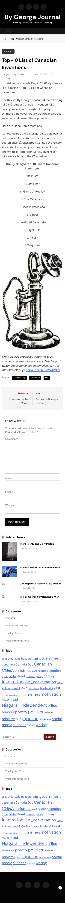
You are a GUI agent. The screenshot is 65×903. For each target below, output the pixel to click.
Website (10, 505)
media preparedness (10, 695)
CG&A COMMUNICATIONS (43, 370)
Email (9, 492)
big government (47, 658)
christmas (23, 670)
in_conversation (41, 681)
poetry (21, 712)
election (54, 670)
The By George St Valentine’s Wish (39, 596)
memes (33, 694)
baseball (26, 658)
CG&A (8, 670)
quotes (30, 718)
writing (41, 724)
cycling (36, 671)
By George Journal (32, 17)
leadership (47, 688)
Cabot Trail (8, 664)
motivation (51, 694)
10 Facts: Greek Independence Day (40, 567)
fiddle (12, 676)
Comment (11, 439)
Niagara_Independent (24, 705)
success (19, 724)
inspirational (14, 682)
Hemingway (35, 676)
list (46, 377)
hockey (49, 676)
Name (9, 478)
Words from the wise (17, 640)
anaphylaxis (11, 658)
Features (8, 51)
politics (35, 712)
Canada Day (19, 377)
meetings (22, 695)
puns (19, 719)
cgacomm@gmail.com (16, 74)
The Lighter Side (14, 633)
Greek (21, 676)
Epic (5, 676)
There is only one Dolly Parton (37, 543)
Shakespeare (45, 719)
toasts (31, 725)
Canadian (35, 377)
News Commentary (16, 625)
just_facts (34, 688)
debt (44, 671)
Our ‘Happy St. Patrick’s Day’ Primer (40, 583)
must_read (10, 699)
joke (24, 688)
